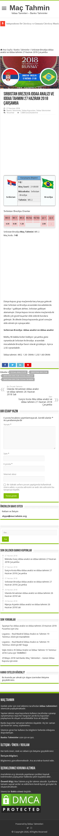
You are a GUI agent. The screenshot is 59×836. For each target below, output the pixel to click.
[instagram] (31, 828)
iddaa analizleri (18, 372)
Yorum (7, 424)
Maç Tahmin (30, 8)
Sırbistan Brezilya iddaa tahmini (18, 379)
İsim (6, 453)
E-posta (8, 464)
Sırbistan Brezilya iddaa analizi (18, 376)
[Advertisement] (29, 37)
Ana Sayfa (7, 49)
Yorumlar (10, 113)
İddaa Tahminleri (43, 110)
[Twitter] (27, 828)
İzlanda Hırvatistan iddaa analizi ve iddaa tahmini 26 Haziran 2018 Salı (23, 391)
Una (16, 629)
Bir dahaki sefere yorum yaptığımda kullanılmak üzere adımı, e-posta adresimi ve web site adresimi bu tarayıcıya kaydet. (29, 487)
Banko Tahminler (22, 49)
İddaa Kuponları (28, 110)
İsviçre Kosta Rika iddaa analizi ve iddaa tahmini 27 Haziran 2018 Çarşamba (35, 401)
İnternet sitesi (10, 474)
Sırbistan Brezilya (39, 372)
